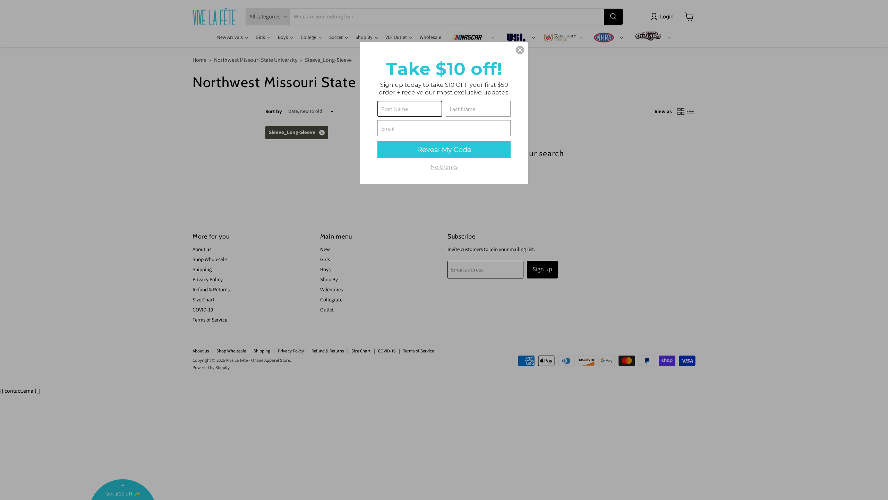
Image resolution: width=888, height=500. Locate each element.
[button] (520, 50)
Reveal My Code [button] (444, 149)
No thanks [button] (444, 167)
